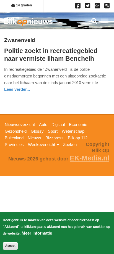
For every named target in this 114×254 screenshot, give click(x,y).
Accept (10, 245)
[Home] (28, 21)
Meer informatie (37, 233)
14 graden (23, 5)
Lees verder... (17, 89)
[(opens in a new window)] (79, 7)
